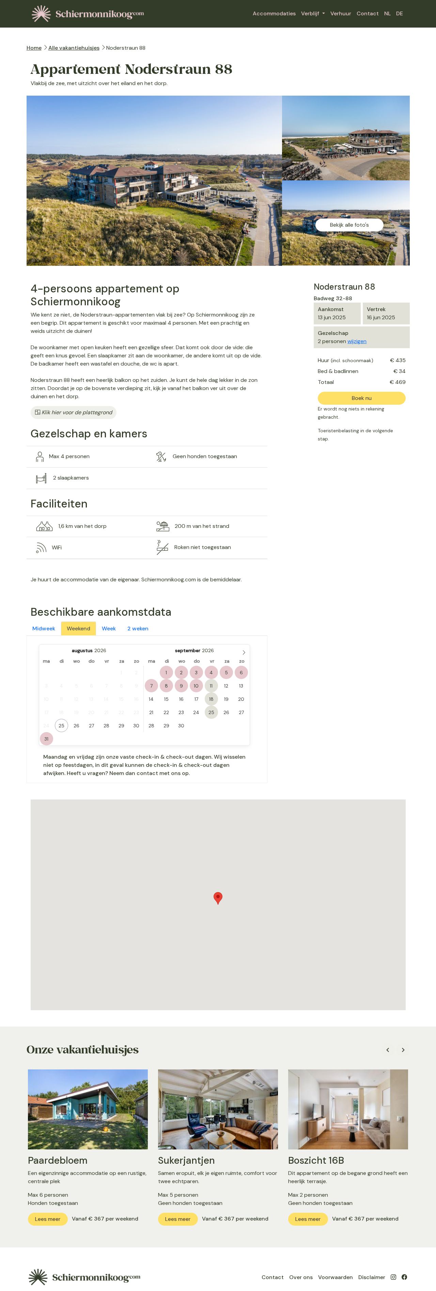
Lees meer (48, 1219)
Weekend (78, 628)
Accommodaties (274, 13)
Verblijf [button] (311, 13)
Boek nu (362, 398)
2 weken (138, 628)
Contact (368, 13)
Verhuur (340, 13)
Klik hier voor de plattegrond (76, 412)
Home (34, 47)
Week (109, 628)
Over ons (301, 1277)
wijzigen (357, 341)
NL (387, 13)
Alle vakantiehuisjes (73, 47)
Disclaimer (371, 1277)
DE (399, 13)
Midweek (43, 628)
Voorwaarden (335, 1277)
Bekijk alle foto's (349, 224)
